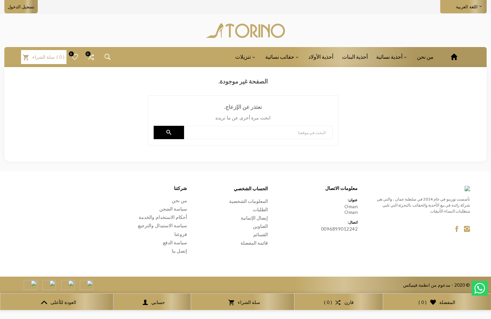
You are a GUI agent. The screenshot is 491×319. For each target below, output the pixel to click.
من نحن (425, 56)
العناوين (260, 226)
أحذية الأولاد (320, 56)
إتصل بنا (179, 251)
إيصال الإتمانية (254, 218)
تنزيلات (243, 56)
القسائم (260, 234)
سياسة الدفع (175, 242)
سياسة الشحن (173, 209)
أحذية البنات (355, 56)
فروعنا (180, 234)
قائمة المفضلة (254, 243)
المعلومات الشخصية (248, 201)
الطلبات (260, 209)
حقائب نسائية (279, 56)
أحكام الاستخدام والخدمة (163, 217)
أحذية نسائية (389, 56)
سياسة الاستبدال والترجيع (162, 225)
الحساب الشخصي (251, 188)
